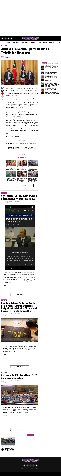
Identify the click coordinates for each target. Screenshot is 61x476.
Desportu (39, 42)
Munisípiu (27, 42)
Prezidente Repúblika (23, 143)
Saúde (23, 42)
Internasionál (51, 42)
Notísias (8, 42)
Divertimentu (33, 42)
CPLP (30, 46)
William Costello (32, 143)
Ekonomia (18, 42)
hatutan (7, 57)
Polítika (13, 42)
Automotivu (45, 42)
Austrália (15, 143)
